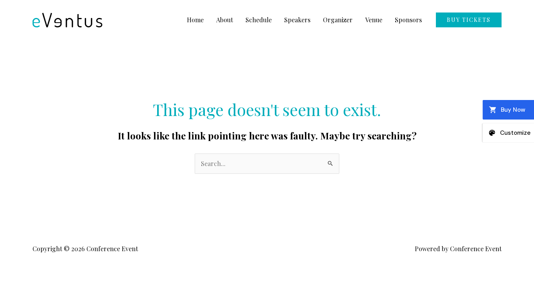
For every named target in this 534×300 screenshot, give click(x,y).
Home (195, 20)
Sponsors (408, 20)
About (224, 20)
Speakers (297, 20)
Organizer (338, 20)
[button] (469, 19)
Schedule (258, 20)
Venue (373, 20)
